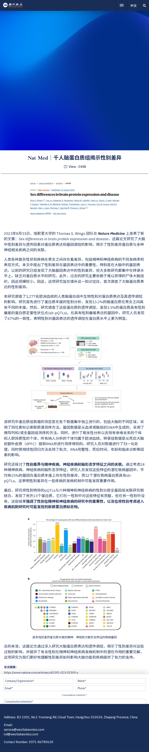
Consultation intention (74, 694)
